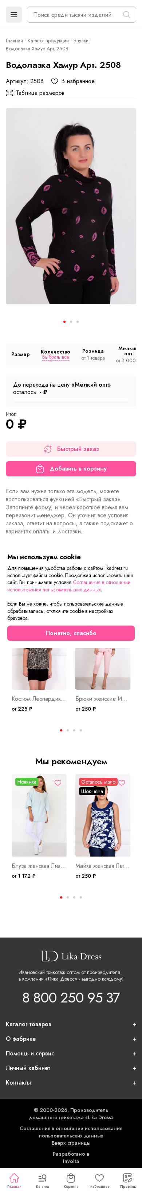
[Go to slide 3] (77, 322)
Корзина (71, 1186)
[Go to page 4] (81, 730)
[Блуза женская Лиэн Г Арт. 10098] (39, 815)
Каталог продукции (48, 40)
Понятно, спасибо (71, 633)
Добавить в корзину (78, 468)
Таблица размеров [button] (40, 93)
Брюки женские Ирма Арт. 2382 (102, 699)
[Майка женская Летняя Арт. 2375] (102, 815)
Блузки (81, 40)
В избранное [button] (78, 81)
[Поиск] (126, 14)
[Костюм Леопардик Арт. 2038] (39, 648)
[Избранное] (58, 783)
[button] (14, 15)
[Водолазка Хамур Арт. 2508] (71, 206)
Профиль (128, 1186)
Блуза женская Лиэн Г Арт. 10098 (39, 866)
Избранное (100, 1186)
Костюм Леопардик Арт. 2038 (39, 699)
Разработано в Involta (71, 1157)
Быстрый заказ (78, 449)
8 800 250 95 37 (71, 998)
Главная (14, 1186)
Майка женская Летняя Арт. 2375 (102, 866)
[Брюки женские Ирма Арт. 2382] (102, 648)
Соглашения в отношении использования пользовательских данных (71, 1132)
